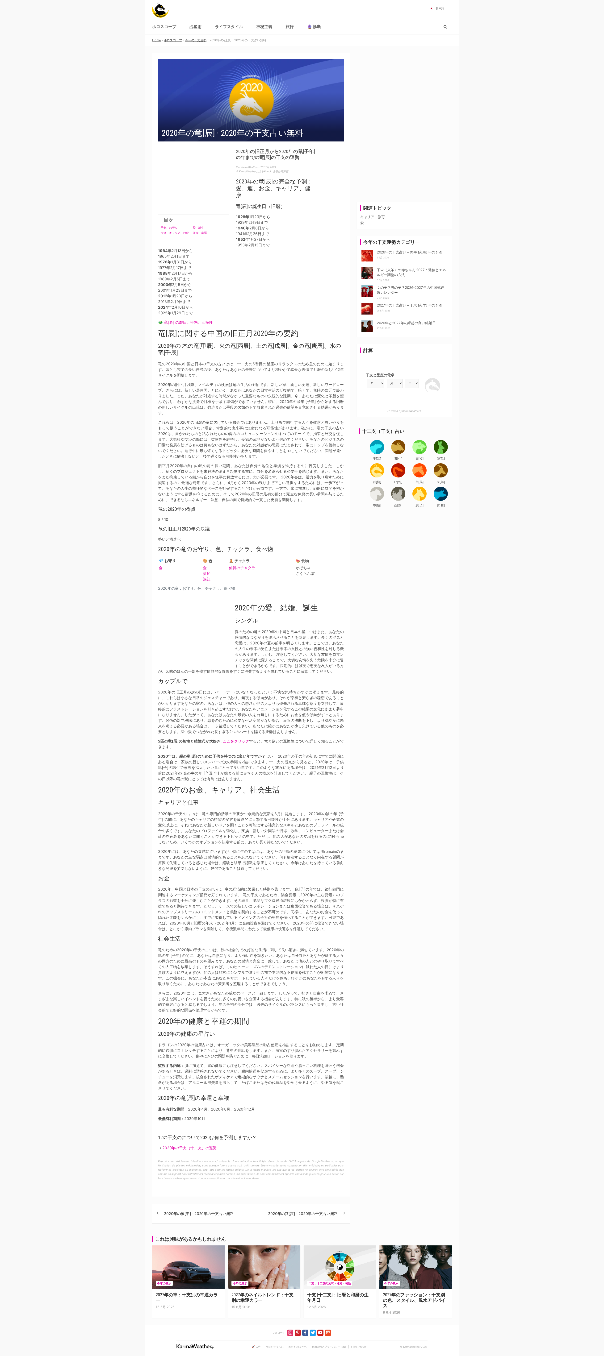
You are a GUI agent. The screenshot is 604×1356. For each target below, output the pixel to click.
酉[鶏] (398, 505)
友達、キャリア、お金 (175, 233)
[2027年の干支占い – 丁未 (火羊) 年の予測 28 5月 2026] (367, 304)
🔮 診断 (314, 27)
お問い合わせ (358, 1346)
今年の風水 (164, 1283)
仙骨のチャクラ (242, 567)
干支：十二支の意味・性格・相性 (330, 1283)
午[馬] (419, 482)
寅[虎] (419, 458)
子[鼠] (377, 458)
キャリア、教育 (372, 217)
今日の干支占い (275, 1346)
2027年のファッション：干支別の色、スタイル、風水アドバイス (414, 1300)
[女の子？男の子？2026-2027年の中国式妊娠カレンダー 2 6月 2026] (367, 286)
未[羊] (441, 482)
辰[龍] (377, 482)
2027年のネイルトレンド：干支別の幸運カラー (262, 1297)
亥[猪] (441, 505)
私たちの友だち (297, 1346)
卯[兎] (441, 458)
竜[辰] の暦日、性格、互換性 (188, 322)
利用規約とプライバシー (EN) (329, 1346)
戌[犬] (419, 505)
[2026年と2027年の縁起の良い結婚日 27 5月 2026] (367, 321)
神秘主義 (264, 27)
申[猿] (377, 505)
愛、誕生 (198, 227)
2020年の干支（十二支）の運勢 (189, 1147)
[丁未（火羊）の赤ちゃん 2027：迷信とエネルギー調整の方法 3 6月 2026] (367, 268)
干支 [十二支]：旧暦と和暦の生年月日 (337, 1297)
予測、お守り (169, 227)
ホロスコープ (164, 27)
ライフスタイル (229, 27)
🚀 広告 (256, 1346)
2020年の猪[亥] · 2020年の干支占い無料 (303, 1213)
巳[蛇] (398, 482)
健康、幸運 (200, 233)
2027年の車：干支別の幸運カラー (187, 1297)
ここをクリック (236, 741)
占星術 (195, 27)
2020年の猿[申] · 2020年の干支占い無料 (199, 1213)
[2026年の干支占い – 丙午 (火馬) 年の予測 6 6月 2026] (367, 251)
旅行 (290, 27)
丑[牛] (398, 458)
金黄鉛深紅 (206, 573)
